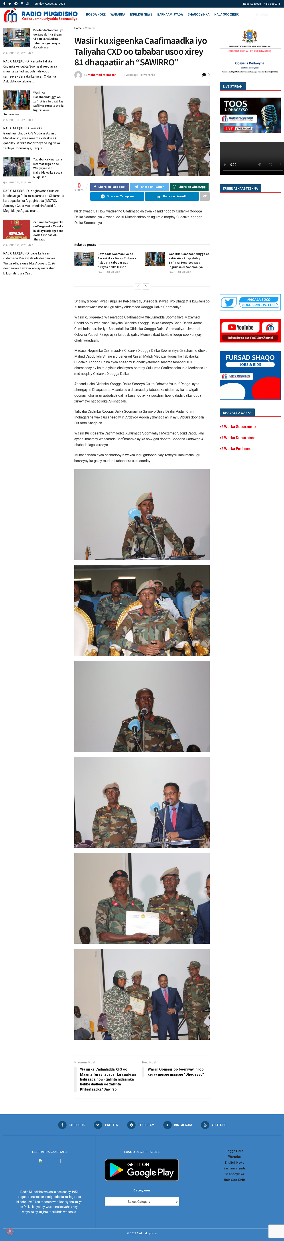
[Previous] (138, 286)
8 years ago (131, 74)
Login (263, 14)
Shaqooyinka (198, 14)
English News (141, 14)
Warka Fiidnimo (237, 448)
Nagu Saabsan (252, 3)
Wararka (117, 14)
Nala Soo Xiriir (272, 3)
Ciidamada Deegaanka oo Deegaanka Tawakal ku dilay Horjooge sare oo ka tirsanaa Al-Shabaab (48, 230)
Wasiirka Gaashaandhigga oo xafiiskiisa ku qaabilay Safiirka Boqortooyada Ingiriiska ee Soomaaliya (189, 260)
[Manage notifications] (9, 1231)
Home (78, 28)
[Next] (146, 286)
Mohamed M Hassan (102, 74)
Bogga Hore (96, 14)
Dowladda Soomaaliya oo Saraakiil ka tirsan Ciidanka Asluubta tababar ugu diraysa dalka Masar (117, 260)
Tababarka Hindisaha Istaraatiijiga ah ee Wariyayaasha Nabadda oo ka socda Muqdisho (47, 168)
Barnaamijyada (170, 14)
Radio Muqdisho (147, 1233)
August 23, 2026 (110, 272)
